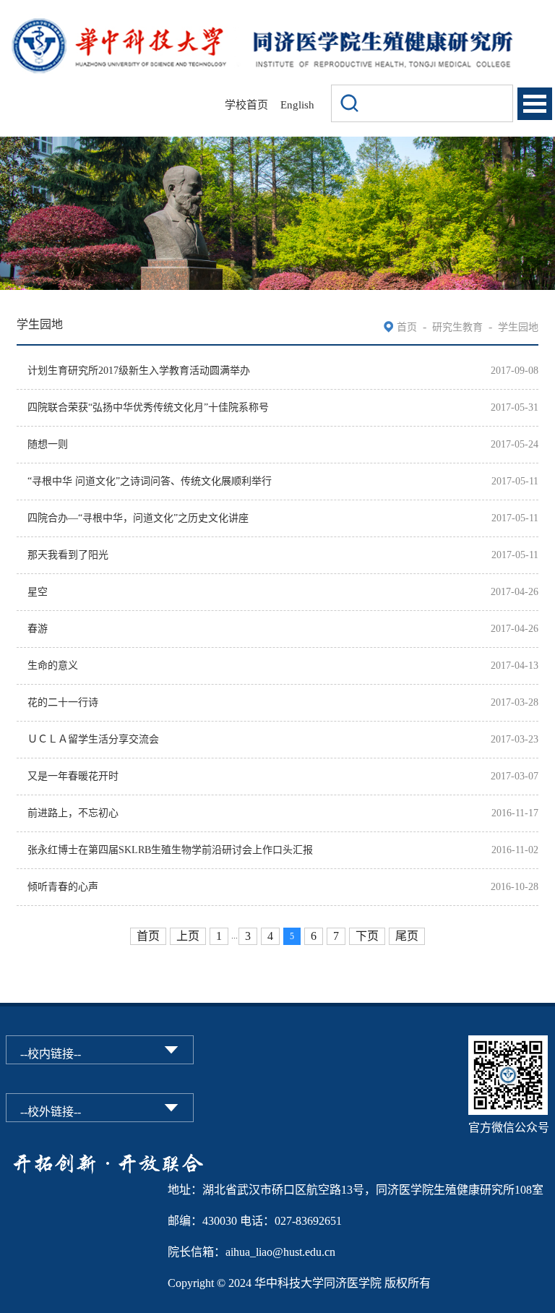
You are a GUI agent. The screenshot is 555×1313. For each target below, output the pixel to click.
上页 (187, 936)
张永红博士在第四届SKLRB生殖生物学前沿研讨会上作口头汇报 (170, 849)
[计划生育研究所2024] (261, 23)
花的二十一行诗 (62, 702)
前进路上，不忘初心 (73, 813)
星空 (37, 591)
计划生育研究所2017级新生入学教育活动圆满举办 (138, 370)
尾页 (406, 936)
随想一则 (47, 444)
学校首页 (246, 105)
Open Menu (534, 103)
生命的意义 (52, 665)
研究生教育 (457, 327)
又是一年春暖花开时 (73, 776)
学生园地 (518, 327)
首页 (407, 327)
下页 (367, 936)
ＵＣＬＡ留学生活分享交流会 (93, 739)
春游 (37, 628)
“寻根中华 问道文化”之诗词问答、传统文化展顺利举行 (149, 481)
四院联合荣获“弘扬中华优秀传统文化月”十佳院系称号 (148, 407)
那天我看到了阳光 (67, 554)
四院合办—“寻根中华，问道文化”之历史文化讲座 (138, 518)
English (297, 105)
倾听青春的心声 (62, 886)
